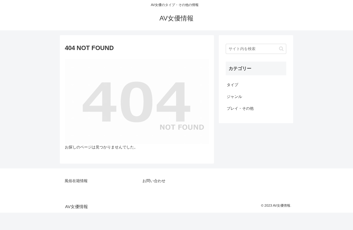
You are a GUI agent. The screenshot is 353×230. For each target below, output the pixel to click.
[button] (281, 48)
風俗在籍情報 (76, 181)
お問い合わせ (153, 181)
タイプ (232, 85)
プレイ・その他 (240, 108)
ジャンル (234, 97)
